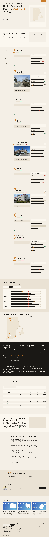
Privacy (39, 526)
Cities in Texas (29, 524)
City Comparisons (19, 523)
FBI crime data (6, 355)
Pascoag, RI (19, 190)
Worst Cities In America (29, 476)
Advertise (39, 525)
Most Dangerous (19, 528)
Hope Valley (5, 293)
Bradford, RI (21, 258)
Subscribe (12, 524)
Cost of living (18, 208)
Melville (39, 318)
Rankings (6, 3)
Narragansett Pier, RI (22, 142)
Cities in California (29, 523)
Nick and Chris (9, 531)
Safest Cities (18, 525)
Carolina (5, 304)
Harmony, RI (20, 99)
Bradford (5, 306)
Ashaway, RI (20, 215)
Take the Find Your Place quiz (18, 493)
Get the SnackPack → (42, 488)
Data (14, 65)
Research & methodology (41, 523)
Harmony (30, 317)
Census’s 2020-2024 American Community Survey (18, 355)
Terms (38, 527)
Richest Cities (18, 527)
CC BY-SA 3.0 (23, 87)
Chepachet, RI (20, 121)
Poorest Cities (18, 529)
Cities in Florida (29, 525)
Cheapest (18, 526)
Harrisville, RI (20, 50)
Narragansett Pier (6, 298)
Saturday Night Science (9, 529)
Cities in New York (29, 526)
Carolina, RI (20, 237)
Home (3, 3)
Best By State (18, 531)
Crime (15, 208)
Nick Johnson (6, 19)
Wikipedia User (17, 203)
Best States (18, 530)
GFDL (19, 203)
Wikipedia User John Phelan (18, 87)
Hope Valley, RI (21, 72)
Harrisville (5, 291)
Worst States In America (12, 476)
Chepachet (5, 296)
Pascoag (5, 301)
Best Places (18, 524)
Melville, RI (19, 169)
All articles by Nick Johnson (11, 493)
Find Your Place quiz (19, 427)
